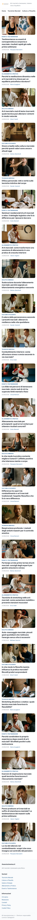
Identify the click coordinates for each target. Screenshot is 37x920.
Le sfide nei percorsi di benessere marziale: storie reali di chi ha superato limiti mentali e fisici (17, 389)
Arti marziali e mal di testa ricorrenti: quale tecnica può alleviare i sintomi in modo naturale (18, 113)
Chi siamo (5, 897)
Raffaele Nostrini (15, 640)
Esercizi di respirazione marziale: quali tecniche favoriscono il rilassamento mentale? (17, 776)
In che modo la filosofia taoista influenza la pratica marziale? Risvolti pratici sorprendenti (15, 669)
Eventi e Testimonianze (10, 36)
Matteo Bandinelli (15, 154)
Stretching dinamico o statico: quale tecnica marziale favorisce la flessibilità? (18, 704)
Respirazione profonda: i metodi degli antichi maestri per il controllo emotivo (18, 530)
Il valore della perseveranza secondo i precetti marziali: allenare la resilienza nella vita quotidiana (18, 319)
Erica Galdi (13, 360)
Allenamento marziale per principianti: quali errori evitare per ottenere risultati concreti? (17, 424)
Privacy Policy (6, 905)
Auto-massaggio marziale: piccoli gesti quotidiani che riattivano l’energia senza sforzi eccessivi (17, 635)
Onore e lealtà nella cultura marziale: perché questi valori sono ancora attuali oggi (18, 148)
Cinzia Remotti (14, 394)
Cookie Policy (6, 908)
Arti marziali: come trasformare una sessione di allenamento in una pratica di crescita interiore (18, 250)
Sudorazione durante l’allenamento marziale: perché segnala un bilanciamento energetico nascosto (18, 285)
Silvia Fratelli (14, 119)
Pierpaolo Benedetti (16, 49)
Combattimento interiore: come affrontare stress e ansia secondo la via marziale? (18, 354)
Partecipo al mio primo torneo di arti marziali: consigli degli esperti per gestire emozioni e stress (18, 565)
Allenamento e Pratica (10, 74)
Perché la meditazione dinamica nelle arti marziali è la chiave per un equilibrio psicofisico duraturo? (18, 79)
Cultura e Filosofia (28, 11)
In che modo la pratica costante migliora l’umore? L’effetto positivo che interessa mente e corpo (17, 458)
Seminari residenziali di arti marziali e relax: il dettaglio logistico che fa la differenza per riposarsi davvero (18, 215)
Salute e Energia (8, 108)
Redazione (5, 900)
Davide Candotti (15, 186)
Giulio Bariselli (14, 221)
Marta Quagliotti (15, 84)
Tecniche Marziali (14, 11)
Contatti (4, 902)
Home (4, 11)
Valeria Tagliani (14, 255)
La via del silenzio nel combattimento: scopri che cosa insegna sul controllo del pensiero (17, 848)
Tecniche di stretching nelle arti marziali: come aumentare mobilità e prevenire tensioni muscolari (18, 600)
